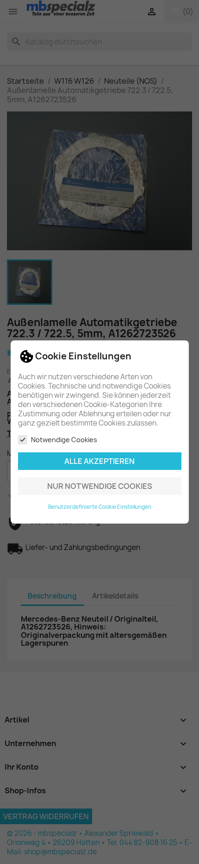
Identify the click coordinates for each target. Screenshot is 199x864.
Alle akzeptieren (99, 461)
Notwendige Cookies (64, 439)
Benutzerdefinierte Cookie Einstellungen (99, 507)
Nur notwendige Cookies (99, 486)
